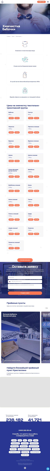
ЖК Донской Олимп (34, 446)
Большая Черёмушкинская (24, 449)
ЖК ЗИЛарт (13, 449)
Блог (25, 440)
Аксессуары (18, 36)
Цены (13, 36)
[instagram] (25, 468)
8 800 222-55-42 (28, 273)
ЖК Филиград (36, 449)
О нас (20, 440)
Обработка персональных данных (25, 463)
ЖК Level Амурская (35, 452)
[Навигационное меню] (48, 1)
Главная (8, 36)
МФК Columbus (14, 446)
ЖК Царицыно (24, 446)
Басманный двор (34, 443)
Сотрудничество (15, 443)
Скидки (35, 440)
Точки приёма (25, 443)
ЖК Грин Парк (25, 452)
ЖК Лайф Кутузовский (14, 452)
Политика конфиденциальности (25, 464)
